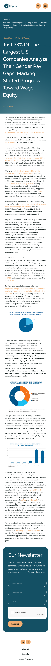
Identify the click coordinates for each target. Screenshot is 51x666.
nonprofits (18, 288)
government (28, 288)
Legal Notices (26, 659)
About (25, 649)
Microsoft (33, 500)
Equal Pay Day (10, 142)
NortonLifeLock (35, 490)
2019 (32, 275)
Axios (40, 191)
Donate (25, 654)
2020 (9, 278)
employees (9, 288)
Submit (15, 623)
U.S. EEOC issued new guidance (20, 183)
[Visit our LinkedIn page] (23, 642)
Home (5, 19)
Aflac (23, 500)
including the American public (28, 530)
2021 (12, 280)
